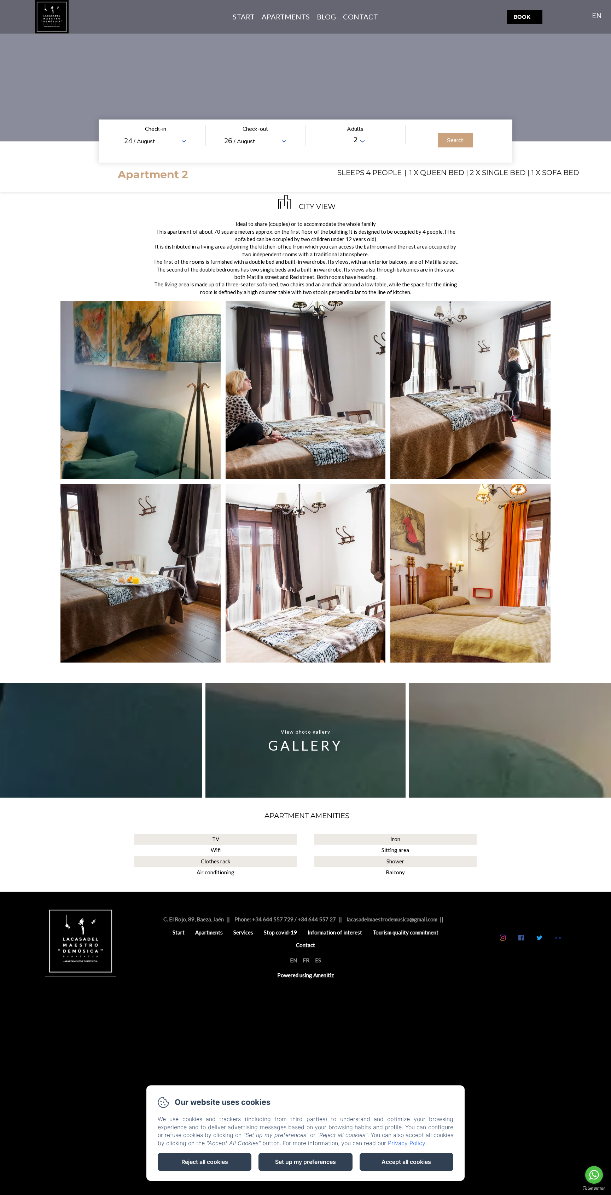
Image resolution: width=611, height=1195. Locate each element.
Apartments (286, 16)
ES (318, 960)
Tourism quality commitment (405, 932)
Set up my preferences (305, 1161)
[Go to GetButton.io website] (594, 1188)
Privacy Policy (406, 1143)
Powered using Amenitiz (305, 975)
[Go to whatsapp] (594, 1175)
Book (521, 16)
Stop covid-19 (280, 932)
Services (243, 932)
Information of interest (335, 932)
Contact (360, 16)
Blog (326, 16)
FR (306, 960)
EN (293, 960)
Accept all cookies (406, 1161)
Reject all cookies (204, 1161)
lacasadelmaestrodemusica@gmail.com (392, 919)
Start (244, 16)
